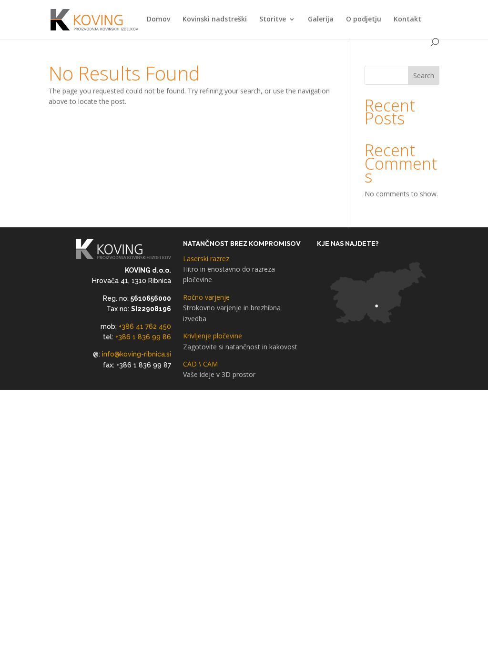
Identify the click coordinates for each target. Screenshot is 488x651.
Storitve (272, 19)
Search (423, 75)
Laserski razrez (229, 269)
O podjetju (363, 19)
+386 (127, 326)
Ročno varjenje (232, 308)
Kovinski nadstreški (215, 19)
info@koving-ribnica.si (136, 354)
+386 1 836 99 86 (143, 337)
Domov (158, 19)
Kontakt (407, 19)
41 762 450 (153, 326)
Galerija (321, 19)
